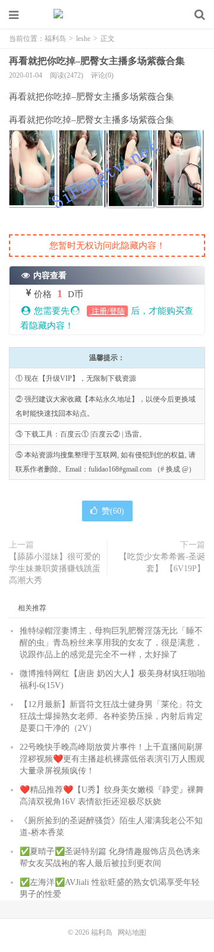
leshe (83, 38)
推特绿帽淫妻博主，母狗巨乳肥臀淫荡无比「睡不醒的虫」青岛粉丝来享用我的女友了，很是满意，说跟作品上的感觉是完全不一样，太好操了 (111, 642)
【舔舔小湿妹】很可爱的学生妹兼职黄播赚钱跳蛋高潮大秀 (54, 568)
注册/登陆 (107, 311)
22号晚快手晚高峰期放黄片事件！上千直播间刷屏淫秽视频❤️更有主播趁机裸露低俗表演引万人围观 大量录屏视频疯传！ (112, 759)
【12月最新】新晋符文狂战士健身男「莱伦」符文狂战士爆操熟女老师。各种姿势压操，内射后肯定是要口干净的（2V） (111, 716)
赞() (113, 511)
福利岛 (107, 15)
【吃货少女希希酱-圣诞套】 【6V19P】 (162, 562)
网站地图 (132, 932)
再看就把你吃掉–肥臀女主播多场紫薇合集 (97, 61)
